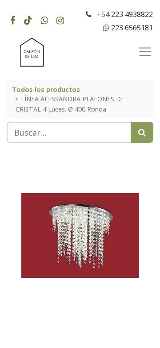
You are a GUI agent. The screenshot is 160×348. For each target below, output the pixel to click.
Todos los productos (46, 89)
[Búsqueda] (142, 132)
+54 (103, 14)
